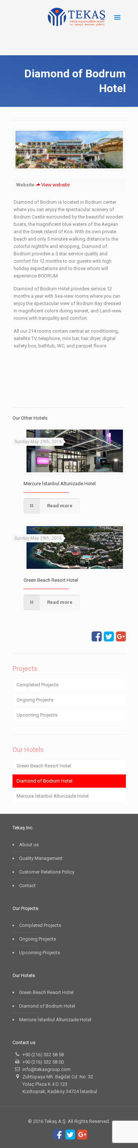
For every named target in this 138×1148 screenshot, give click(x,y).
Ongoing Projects (35, 700)
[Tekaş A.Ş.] (76, 17)
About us (29, 844)
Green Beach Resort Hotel (51, 580)
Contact (27, 885)
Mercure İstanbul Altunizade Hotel (60, 483)
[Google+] (121, 638)
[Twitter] (109, 638)
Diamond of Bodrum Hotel (44, 781)
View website (55, 185)
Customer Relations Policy (46, 872)
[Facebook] (97, 638)
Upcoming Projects (37, 715)
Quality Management (41, 858)
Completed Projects (38, 684)
